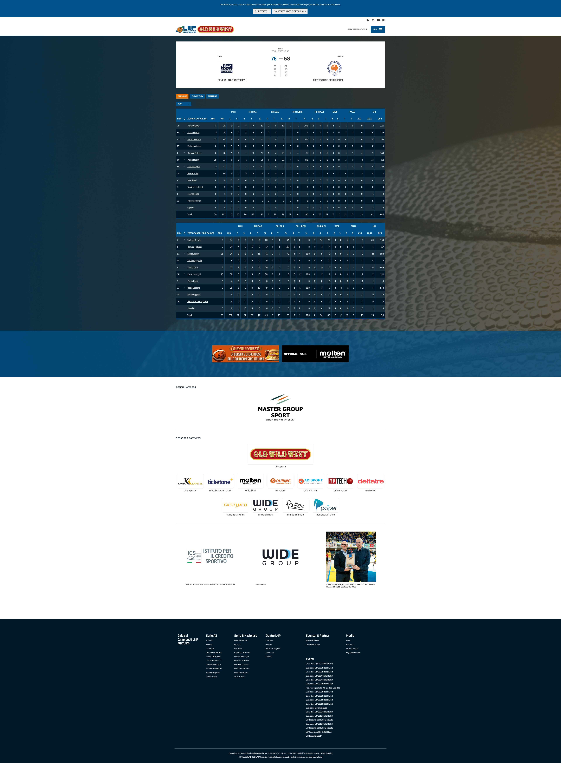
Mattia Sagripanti (194, 260)
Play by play (197, 96)
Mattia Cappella (193, 294)
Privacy (283, 753)
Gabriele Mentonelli (195, 187)
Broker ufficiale (265, 514)
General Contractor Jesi (232, 80)
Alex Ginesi (191, 180)
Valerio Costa (192, 267)
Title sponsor (280, 466)
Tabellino (212, 96)
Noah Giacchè (192, 173)
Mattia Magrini (193, 160)
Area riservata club (358, 29)
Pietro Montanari (194, 146)
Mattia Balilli (192, 281)
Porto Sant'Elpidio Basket (328, 80)
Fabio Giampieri (193, 166)
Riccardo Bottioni (194, 153)
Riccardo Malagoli (194, 247)
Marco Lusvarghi (194, 274)
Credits (329, 753)
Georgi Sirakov (193, 253)
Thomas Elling (193, 194)
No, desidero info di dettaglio (289, 11)
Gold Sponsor (190, 490)
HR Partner (280, 490)
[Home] (205, 29)
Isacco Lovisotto (194, 139)
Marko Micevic (193, 125)
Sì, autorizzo (261, 11)
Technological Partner (235, 514)
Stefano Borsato (194, 240)
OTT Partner (370, 490)
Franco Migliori (193, 132)
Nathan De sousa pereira (197, 301)
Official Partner (310, 490)
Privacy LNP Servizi (295, 753)
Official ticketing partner (220, 490)
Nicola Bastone (193, 288)
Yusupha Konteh (194, 200)
